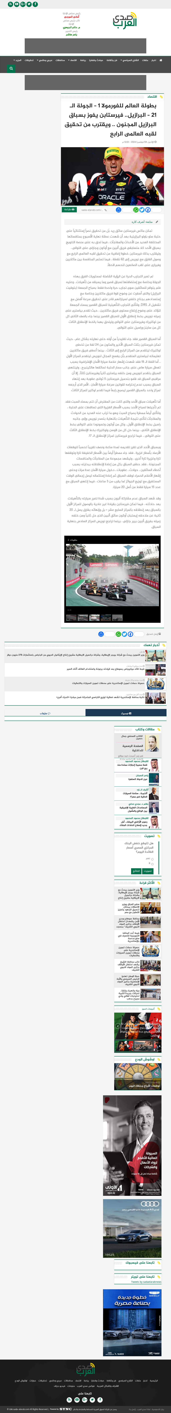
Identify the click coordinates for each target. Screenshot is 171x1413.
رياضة (83, 60)
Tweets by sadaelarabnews (146, 1282)
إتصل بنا (132, 1409)
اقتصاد (78, 1381)
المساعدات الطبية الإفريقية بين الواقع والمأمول (133, 809)
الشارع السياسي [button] (130, 60)
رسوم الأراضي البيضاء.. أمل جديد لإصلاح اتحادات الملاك (133, 823)
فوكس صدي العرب (86, 1386)
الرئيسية (154, 1381)
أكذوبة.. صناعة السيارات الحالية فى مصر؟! (135, 795)
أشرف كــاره (142, 790)
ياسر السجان (142, 775)
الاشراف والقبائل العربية (108, 1386)
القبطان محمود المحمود (136, 761)
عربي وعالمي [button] (45, 60)
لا (149, 864)
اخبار (153, 60)
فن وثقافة (112, 60)
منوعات (71, 1386)
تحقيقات (29, 60)
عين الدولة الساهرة (137, 779)
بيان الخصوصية (157, 1409)
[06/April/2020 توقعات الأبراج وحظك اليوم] (137, 1077)
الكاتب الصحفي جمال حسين (132, 737)
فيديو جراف (59, 1386)
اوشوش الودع (21, 1381)
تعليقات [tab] (44, 713)
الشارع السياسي (125, 1381)
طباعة (68, 209)
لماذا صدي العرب (143, 1409)
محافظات (60, 60)
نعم (148, 859)
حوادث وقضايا (96, 60)
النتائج (136, 871)
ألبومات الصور (148, 1009)
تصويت (148, 871)
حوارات (33, 1381)
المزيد (18, 60)
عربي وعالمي (55, 1381)
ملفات (145, 60)
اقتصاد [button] (73, 60)
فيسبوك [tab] (125, 713)
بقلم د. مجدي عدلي (138, 804)
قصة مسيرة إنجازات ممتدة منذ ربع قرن (132, 766)
